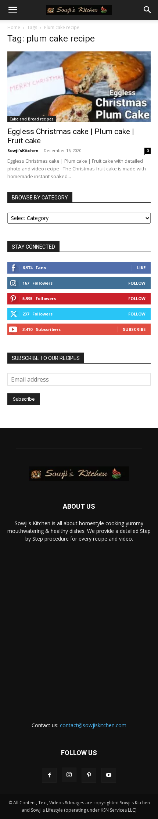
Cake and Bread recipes (32, 119)
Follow (137, 283)
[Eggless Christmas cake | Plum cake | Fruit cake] (79, 86)
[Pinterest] (89, 775)
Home (13, 27)
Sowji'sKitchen (23, 150)
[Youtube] (108, 775)
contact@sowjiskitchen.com (93, 725)
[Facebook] (49, 775)
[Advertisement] (79, 625)
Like (141, 267)
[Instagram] (69, 775)
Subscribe (134, 329)
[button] (12, 10)
